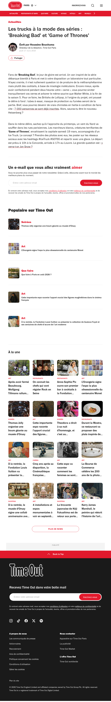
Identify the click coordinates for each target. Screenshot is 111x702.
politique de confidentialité (84, 191)
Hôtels (72, 14)
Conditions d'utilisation (19, 664)
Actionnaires (15, 644)
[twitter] (33, 620)
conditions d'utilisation (58, 191)
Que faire (44, 14)
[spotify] (41, 620)
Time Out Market (67, 649)
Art (80, 14)
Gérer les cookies (17, 670)
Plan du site (14, 681)
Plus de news (55, 529)
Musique (88, 14)
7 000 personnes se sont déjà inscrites (36, 109)
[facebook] (26, 620)
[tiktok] (18, 620)
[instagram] (11, 620)
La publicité (65, 644)
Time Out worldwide (69, 662)
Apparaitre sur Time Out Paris (73, 639)
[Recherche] (92, 5)
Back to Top (58, 554)
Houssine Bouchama (42, 45)
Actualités (13, 14)
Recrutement (15, 649)
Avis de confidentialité (19, 654)
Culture (54, 14)
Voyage (63, 14)
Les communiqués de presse (22, 639)
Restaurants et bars (29, 14)
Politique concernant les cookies (24, 659)
